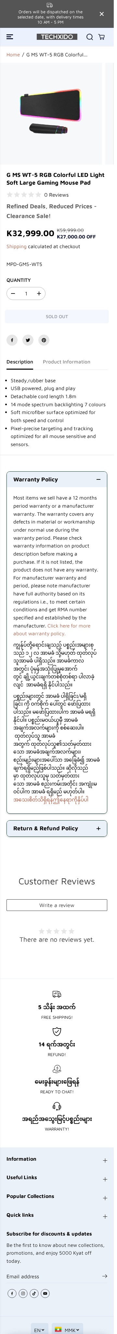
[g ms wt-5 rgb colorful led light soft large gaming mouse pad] (51, 114)
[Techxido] (57, 37)
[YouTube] (45, 1293)
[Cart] (101, 37)
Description (19, 361)
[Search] (90, 37)
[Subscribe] (104, 1277)
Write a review (56, 905)
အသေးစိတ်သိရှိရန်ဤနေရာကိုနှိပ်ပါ (50, 799)
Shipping (16, 246)
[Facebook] (12, 340)
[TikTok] (34, 1293)
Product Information (66, 361)
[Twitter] (27, 340)
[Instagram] (23, 1293)
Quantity (18, 280)
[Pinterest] (43, 340)
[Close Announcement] (101, 13)
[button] (10, 37)
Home (13, 54)
